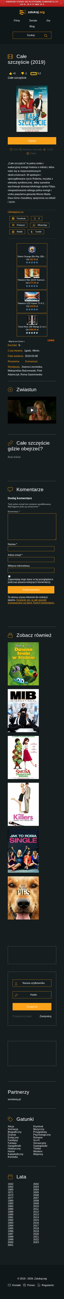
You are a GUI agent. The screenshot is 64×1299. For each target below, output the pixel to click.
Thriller (37, 1148)
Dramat (12, 1134)
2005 (36, 1192)
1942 (10, 1184)
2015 (36, 1220)
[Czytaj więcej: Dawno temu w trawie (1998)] (23, 665)
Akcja (11, 1126)
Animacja (13, 1129)
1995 (10, 1228)
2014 (36, 1217)
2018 (36, 1228)
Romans (27, 149)
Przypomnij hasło (22, 1016)
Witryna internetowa (19, 565)
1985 (10, 1209)
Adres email (15, 555)
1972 (10, 1195)
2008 (36, 1200)
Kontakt (16, 1285)
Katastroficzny (15, 1154)
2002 (36, 1184)
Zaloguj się (32, 1006)
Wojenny (38, 1154)
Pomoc (31, 1285)
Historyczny (14, 1148)
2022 (36, 1239)
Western (37, 1151)
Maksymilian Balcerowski (22, 370)
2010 (36, 1206)
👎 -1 (24, 73)
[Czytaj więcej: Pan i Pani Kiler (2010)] (23, 806)
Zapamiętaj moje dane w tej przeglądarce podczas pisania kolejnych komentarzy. (30, 580)
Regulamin (47, 1285)
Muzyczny (38, 1129)
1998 (10, 1236)
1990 (10, 1214)
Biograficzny (14, 1132)
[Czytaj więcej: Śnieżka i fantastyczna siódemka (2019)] (23, 759)
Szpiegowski (40, 1146)
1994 (10, 1225)
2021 (36, 1236)
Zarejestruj (45, 1016)
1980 (10, 1200)
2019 (15, 149)
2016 (36, 1223)
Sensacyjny (39, 1143)
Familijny (13, 1140)
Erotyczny (13, 1137)
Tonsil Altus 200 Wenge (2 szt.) (32, 327)
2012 (36, 1211)
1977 (10, 1198)
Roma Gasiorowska (31, 374)
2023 (36, 1242)
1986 (10, 1211)
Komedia (37, 149)
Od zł (32, 259)
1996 (10, 1231)
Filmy (17, 20)
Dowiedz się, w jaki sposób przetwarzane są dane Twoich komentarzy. (31, 601)
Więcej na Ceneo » (17, 341)
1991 (10, 1217)
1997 (10, 1234)
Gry (48, 20)
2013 (36, 1214)
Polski (33, 153)
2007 (36, 1198)
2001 (10, 1245)
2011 (36, 1209)
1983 (10, 1203)
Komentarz (14, 511)
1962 (10, 1186)
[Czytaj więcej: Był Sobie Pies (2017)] (23, 899)
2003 (36, 1186)
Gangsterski (14, 1146)
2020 (36, 1234)
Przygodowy (40, 1132)
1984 (10, 1206)
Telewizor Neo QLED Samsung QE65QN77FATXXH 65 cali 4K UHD (32, 280)
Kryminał (38, 1126)
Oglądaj (32, 140)
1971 (10, 1192)
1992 (10, 1220)
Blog (32, 26)
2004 (36, 1189)
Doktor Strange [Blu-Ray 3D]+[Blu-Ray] (32, 257)
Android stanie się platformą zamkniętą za (32, 2)
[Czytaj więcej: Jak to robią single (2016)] (23, 853)
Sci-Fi (36, 1140)
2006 (36, 1195)
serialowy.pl (14, 1099)
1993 (10, 1223)
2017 (36, 1225)
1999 (10, 1239)
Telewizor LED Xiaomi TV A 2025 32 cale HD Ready (32, 303)
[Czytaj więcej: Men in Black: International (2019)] (23, 712)
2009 (36, 1203)
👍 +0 (12, 73)
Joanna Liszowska (31, 366)
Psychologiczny (42, 1134)
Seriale (33, 20)
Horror (11, 1151)
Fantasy (12, 1143)
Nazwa (12, 544)
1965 (10, 1189)
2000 (10, 1242)
